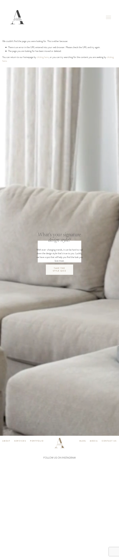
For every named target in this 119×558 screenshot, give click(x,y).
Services (20, 441)
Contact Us (109, 441)
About (6, 441)
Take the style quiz (59, 269)
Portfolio (37, 441)
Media (94, 441)
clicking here (43, 57)
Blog (83, 441)
